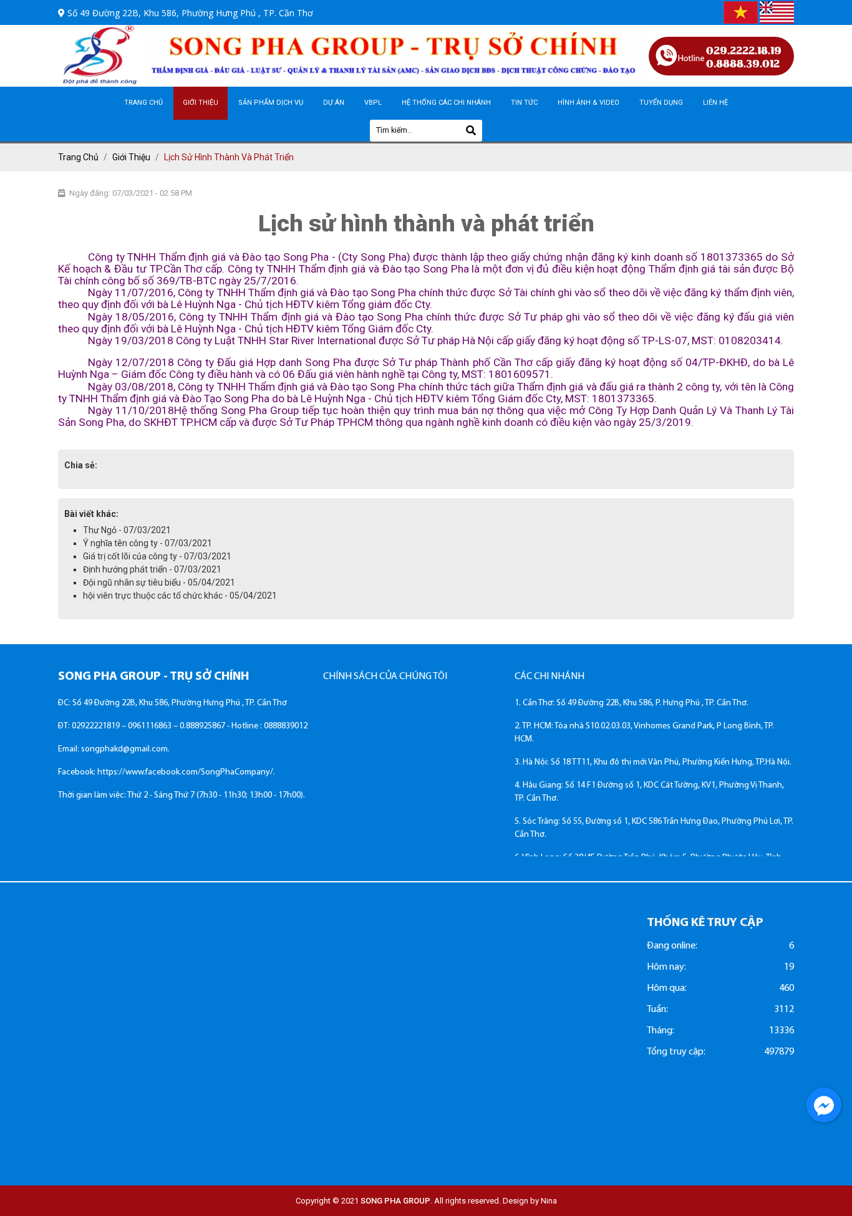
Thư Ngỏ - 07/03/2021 (127, 530)
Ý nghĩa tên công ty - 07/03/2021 (147, 543)
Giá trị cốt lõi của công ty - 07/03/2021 (157, 556)
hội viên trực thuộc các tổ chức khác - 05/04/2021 (180, 596)
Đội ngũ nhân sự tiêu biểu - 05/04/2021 (159, 582)
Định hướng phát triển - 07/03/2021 (152, 569)
